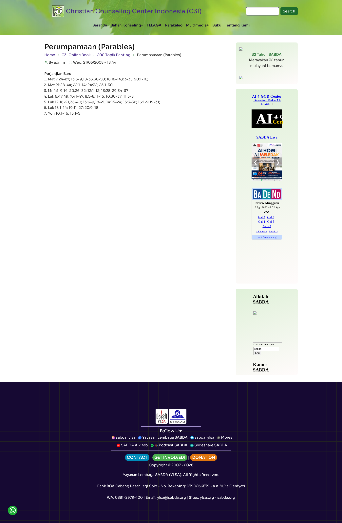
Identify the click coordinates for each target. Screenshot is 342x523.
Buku (216, 25)
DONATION (203, 457)
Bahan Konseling (126, 25)
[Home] (58, 11)
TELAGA (154, 25)
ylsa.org (207, 497)
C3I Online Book (76, 55)
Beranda (99, 25)
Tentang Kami (237, 25)
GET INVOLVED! (169, 457)
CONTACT (137, 457)
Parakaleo (173, 25)
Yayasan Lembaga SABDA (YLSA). (152, 475)
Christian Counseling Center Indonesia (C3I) (134, 11)
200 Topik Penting (113, 55)
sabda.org (226, 497)
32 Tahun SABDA (267, 54)
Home (49, 55)
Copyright (158, 465)
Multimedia (196, 25)
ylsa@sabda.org (171, 497)
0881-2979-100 (129, 497)
